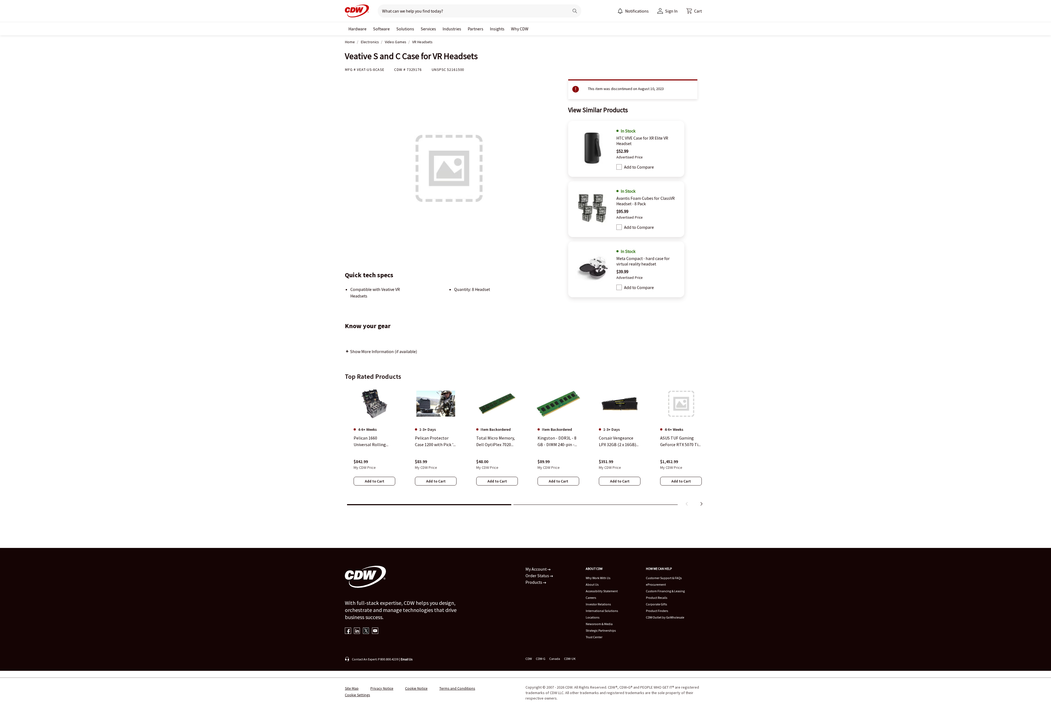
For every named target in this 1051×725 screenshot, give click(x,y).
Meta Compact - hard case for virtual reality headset (643, 261)
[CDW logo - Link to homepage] (357, 11)
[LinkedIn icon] (357, 631)
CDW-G (540, 659)
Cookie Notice (416, 688)
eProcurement (656, 584)
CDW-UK (570, 659)
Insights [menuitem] (497, 28)
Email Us (406, 659)
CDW (529, 659)
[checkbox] (619, 167)
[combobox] (471, 11)
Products (534, 582)
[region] (525, 447)
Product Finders (657, 611)
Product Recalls (656, 598)
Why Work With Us (598, 578)
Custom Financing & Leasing (665, 591)
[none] (357, 28)
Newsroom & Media (599, 624)
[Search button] (574, 11)
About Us (592, 584)
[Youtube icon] (375, 631)
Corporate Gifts (656, 604)
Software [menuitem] (381, 28)
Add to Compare (639, 167)
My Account (536, 569)
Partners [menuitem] (475, 28)
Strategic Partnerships (601, 630)
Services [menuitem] (428, 28)
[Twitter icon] (366, 631)
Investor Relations (598, 604)
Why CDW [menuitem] (520, 28)
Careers (591, 598)
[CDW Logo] (357, 11)
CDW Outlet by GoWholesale (665, 617)
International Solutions (602, 611)
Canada (554, 659)
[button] (694, 11)
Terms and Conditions (457, 688)
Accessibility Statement (602, 591)
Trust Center (594, 637)
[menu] (633, 11)
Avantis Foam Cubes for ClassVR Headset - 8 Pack (645, 200)
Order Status (538, 575)
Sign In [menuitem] (671, 11)
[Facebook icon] (348, 631)
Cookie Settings (357, 694)
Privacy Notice (381, 688)
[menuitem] (620, 11)
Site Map (352, 688)
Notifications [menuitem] (637, 11)
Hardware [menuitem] (357, 28)
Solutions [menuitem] (405, 28)
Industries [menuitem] (452, 28)
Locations (592, 617)
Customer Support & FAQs (664, 578)
